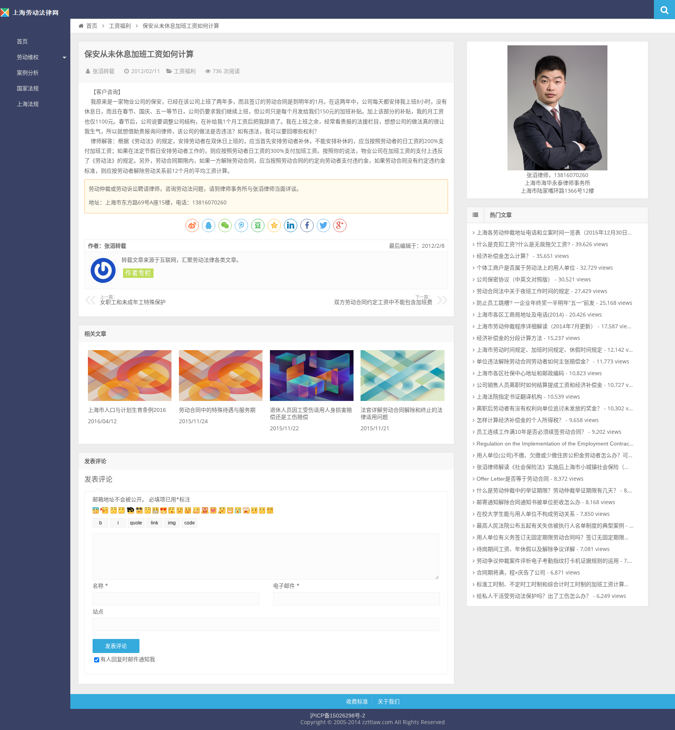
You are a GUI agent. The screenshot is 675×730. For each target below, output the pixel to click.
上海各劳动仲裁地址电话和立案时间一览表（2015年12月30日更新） (560, 232)
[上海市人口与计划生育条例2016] (129, 399)
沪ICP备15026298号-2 (337, 715)
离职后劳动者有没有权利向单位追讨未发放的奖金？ (539, 408)
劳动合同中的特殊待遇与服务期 (217, 410)
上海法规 (28, 104)
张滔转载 (103, 71)
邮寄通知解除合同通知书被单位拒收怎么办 (528, 502)
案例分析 (28, 73)
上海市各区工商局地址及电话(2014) (520, 314)
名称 (100, 585)
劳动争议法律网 (35, 17)
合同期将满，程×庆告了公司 (511, 572)
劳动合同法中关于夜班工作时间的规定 (523, 291)
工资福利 (120, 26)
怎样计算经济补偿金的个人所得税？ (520, 420)
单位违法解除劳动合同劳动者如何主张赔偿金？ (534, 361)
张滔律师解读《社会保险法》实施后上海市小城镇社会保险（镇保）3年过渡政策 (574, 467)
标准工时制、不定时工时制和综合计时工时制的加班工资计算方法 (556, 584)
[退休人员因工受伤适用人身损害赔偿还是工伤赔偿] (312, 399)
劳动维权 (28, 57)
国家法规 (28, 88)
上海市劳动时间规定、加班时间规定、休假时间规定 (539, 350)
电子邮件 (286, 585)
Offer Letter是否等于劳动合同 (513, 479)
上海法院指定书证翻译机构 (509, 397)
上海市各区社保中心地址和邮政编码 (520, 373)
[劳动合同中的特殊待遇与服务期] (220, 399)
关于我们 (389, 701)
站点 (98, 611)
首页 (22, 41)
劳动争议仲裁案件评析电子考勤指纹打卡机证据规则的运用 (548, 561)
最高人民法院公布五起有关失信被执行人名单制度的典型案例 (550, 525)
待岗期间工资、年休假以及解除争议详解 (526, 549)
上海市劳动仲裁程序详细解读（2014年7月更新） (536, 326)
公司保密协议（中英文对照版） (515, 279)
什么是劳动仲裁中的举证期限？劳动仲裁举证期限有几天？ (548, 490)
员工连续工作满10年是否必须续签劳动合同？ (532, 432)
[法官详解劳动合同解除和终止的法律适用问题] (402, 399)
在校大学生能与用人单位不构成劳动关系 (526, 514)
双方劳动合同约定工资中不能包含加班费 (383, 300)
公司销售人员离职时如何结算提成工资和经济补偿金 (539, 385)
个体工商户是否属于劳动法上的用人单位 (526, 268)
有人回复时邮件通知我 (127, 659)
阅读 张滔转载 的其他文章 (138, 273)
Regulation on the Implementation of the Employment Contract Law (560, 443)
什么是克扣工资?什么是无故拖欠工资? (523, 244)
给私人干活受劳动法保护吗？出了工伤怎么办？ (534, 596)
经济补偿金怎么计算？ (504, 256)
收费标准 (357, 701)
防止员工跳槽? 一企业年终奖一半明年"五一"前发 (536, 303)
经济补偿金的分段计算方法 (509, 338)
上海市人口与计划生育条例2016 (127, 410)
